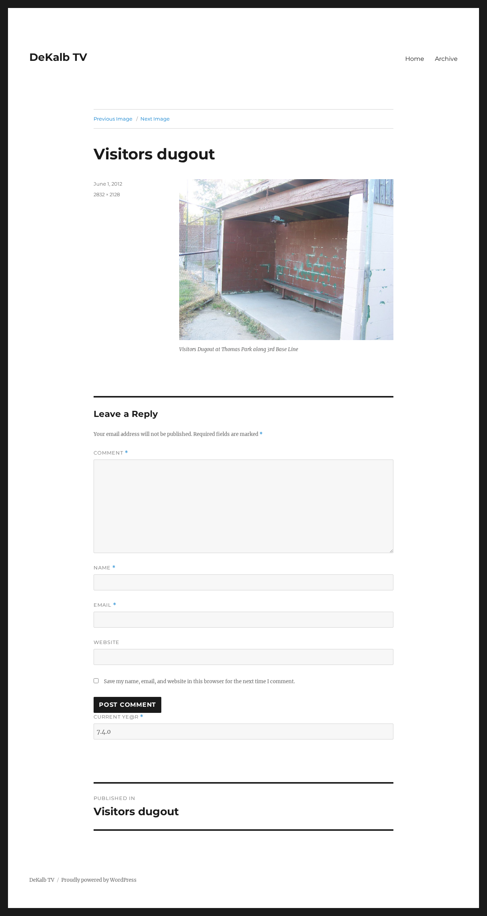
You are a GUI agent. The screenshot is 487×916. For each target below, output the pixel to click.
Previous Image (113, 119)
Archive (446, 58)
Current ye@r (118, 717)
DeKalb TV (58, 57)
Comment (111, 453)
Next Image (155, 119)
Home (414, 58)
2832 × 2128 (107, 194)
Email (105, 605)
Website (106, 642)
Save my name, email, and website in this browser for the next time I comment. (199, 681)
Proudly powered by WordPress (99, 880)
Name (105, 568)
